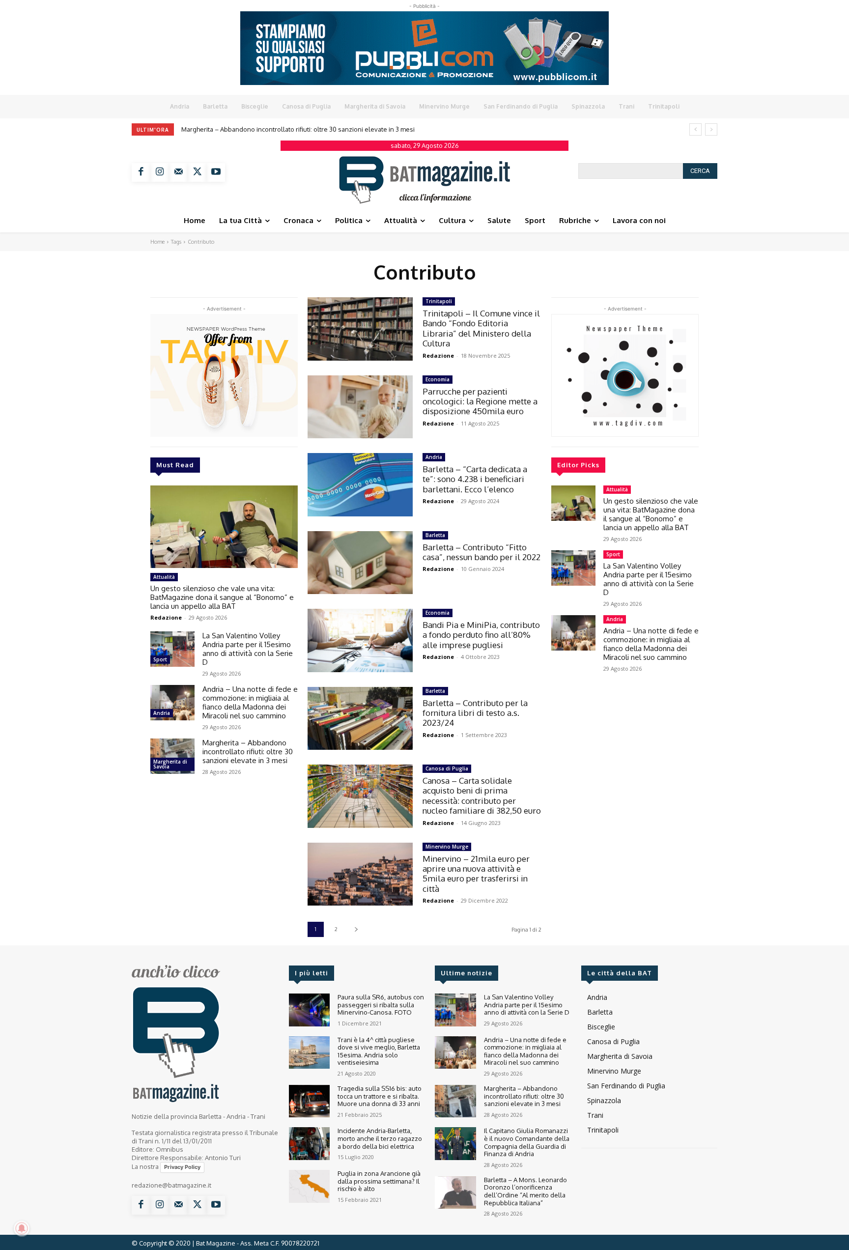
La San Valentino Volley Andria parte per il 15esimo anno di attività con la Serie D (247, 649)
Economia (437, 379)
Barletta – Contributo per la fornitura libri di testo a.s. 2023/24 (475, 713)
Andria (161, 713)
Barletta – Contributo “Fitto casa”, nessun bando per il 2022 (481, 552)
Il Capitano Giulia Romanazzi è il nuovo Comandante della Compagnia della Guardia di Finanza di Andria (339, 129)
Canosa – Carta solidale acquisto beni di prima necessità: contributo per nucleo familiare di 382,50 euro (482, 795)
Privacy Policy (182, 1167)
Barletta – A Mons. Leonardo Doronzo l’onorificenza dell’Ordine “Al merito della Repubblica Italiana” (525, 1191)
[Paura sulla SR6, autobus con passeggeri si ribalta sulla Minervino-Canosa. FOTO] (309, 1010)
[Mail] (178, 172)
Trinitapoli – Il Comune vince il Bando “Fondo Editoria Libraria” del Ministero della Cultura (481, 328)
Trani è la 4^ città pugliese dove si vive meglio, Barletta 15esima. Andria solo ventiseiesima (379, 1051)
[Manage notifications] (21, 1228)
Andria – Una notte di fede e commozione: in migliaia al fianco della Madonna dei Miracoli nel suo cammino (250, 702)
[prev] (695, 129)
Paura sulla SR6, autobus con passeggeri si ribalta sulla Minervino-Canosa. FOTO (381, 1004)
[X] (197, 172)
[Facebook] (141, 172)
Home (157, 241)
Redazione (166, 617)
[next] (711, 129)
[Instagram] (159, 172)
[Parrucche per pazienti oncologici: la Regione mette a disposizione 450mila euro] (360, 407)
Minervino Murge (446, 846)
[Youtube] (215, 172)
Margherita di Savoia (170, 764)
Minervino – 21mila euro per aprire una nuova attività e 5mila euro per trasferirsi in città (476, 873)
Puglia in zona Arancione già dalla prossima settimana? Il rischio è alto (379, 1181)
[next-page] (356, 929)
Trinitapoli (438, 301)
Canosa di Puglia (446, 768)
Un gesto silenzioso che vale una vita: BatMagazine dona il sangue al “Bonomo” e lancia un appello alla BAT (222, 597)
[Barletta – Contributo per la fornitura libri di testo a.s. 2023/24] (360, 718)
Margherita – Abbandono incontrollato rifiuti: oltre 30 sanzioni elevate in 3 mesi (247, 751)
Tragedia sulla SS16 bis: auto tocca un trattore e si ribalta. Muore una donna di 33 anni (380, 1096)
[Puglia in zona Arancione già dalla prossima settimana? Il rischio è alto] (309, 1186)
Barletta (435, 535)
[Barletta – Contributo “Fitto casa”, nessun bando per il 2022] (360, 563)
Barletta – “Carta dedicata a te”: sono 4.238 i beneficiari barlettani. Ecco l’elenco (475, 479)
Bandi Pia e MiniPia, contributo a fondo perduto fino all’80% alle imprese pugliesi (481, 635)
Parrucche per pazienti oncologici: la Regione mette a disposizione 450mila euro (480, 401)
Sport (160, 659)
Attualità (164, 576)
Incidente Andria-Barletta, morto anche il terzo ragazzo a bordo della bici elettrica (380, 1138)
